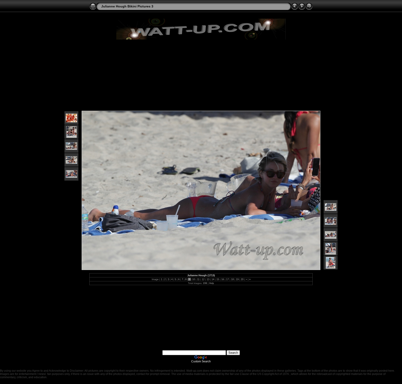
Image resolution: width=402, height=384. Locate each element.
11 (198, 279)
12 (203, 279)
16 (223, 279)
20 (242, 279)
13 (208, 279)
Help (211, 283)
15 (218, 279)
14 (213, 279)
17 (227, 279)
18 (232, 279)
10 (193, 279)
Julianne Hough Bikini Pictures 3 (127, 6)
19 (237, 279)
